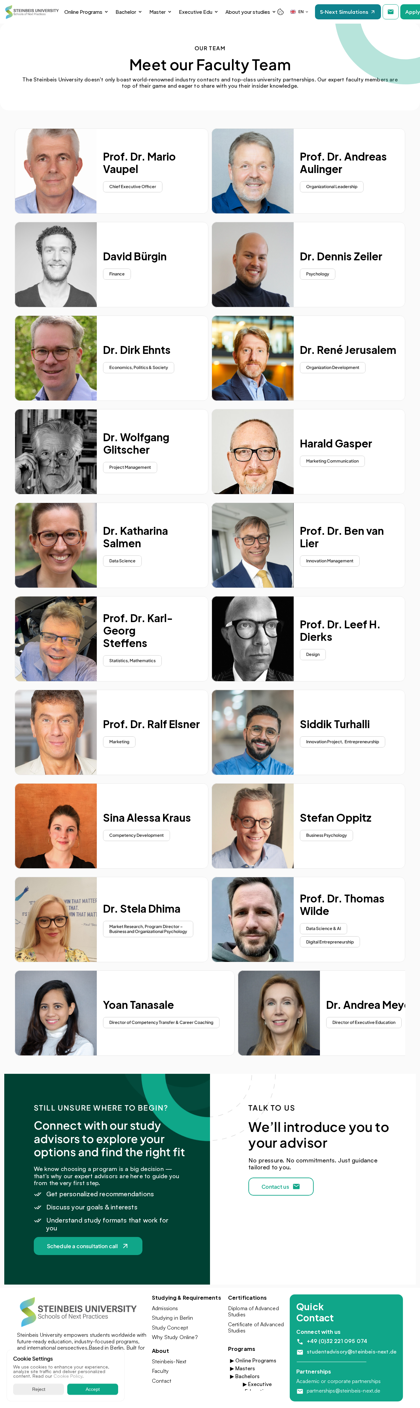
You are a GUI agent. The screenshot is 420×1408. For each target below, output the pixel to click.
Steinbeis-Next (169, 1361)
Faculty (160, 1371)
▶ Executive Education (257, 1388)
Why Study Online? (175, 1337)
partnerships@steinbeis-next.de (344, 1390)
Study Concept (170, 1327)
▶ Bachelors (245, 1376)
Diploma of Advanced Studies (254, 1311)
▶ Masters (242, 1368)
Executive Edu (195, 12)
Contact (161, 1380)
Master (157, 12)
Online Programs (83, 12)
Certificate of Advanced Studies (256, 1327)
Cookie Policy (67, 1376)
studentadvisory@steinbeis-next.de (351, 1351)
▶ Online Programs (253, 1360)
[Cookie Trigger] (280, 12)
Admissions (165, 1308)
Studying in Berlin (172, 1317)
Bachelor (126, 12)
